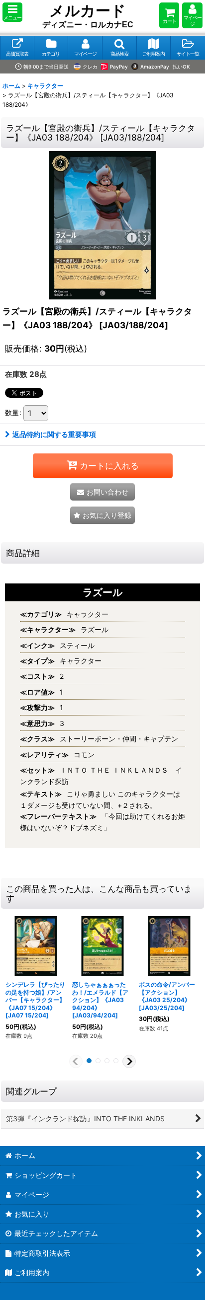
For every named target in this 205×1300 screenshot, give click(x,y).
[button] (12, 12)
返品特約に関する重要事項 (54, 434)
